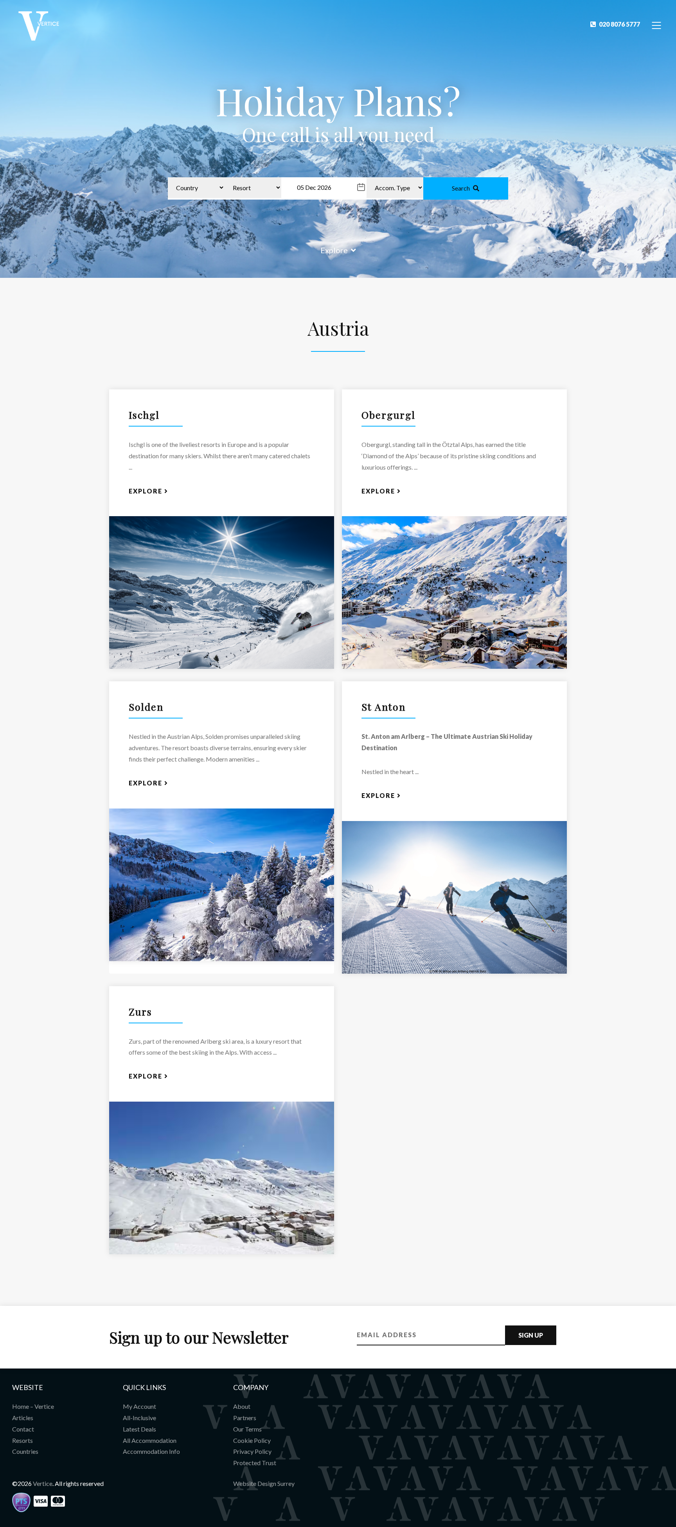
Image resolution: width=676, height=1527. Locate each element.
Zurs (140, 1011)
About (241, 1406)
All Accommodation (149, 1440)
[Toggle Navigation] (656, 25)
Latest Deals (139, 1429)
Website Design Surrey (264, 1483)
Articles (22, 1417)
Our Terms (247, 1429)
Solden (146, 706)
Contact (23, 1429)
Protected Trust (254, 1462)
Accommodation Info (151, 1451)
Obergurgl (388, 414)
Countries (25, 1451)
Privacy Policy (252, 1451)
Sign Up (530, 1335)
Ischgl (144, 414)
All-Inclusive (139, 1417)
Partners (244, 1417)
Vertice (42, 1483)
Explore (334, 250)
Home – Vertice (33, 1406)
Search (461, 188)
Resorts (22, 1440)
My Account (139, 1406)
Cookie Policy (252, 1440)
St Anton (383, 706)
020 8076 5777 (619, 24)
